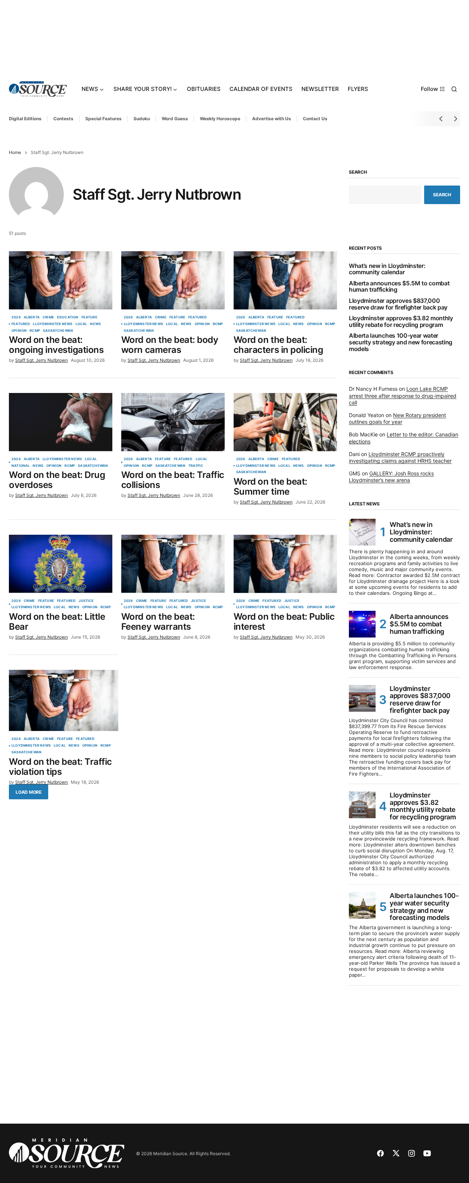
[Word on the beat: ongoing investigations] (60, 280)
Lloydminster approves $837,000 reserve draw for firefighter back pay (398, 304)
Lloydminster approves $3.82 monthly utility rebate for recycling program (401, 321)
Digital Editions (25, 118)
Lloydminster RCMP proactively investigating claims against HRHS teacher (400, 457)
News (95, 324)
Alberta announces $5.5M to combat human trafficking (399, 286)
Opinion (19, 330)
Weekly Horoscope (220, 118)
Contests (63, 118)
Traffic (195, 466)
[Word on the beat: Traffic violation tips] (63, 700)
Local (81, 324)
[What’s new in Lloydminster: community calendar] (362, 532)
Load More (29, 792)
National (20, 466)
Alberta (32, 317)
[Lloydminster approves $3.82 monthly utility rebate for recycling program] (362, 805)
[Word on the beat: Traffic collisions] (173, 422)
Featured (20, 324)
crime (48, 317)
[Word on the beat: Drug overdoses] (60, 422)
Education (68, 317)
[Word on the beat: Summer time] (285, 422)
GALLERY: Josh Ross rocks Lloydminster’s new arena (391, 476)
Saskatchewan (58, 330)
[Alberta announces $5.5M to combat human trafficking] (362, 624)
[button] (454, 89)
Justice (86, 601)
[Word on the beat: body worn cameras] (173, 280)
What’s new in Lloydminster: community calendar (387, 269)
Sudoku (141, 118)
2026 (16, 317)
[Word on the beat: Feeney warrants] (173, 564)
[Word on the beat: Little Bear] (60, 564)
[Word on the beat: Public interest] (285, 564)
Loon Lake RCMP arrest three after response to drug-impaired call (402, 395)
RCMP (35, 330)
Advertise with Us (271, 118)
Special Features (103, 118)
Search (358, 172)
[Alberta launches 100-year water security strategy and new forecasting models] (362, 905)
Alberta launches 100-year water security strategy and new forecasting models (400, 342)
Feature (90, 317)
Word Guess (175, 118)
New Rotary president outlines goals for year (397, 418)
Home (15, 152)
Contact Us (315, 118)
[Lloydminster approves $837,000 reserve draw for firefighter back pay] (362, 698)
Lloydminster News (52, 324)
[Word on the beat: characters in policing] (285, 280)
